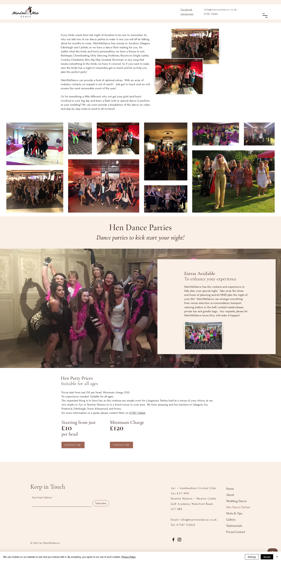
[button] (265, 15)
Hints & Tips (234, 513)
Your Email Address (42, 497)
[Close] (277, 556)
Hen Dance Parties (238, 507)
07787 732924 (211, 14)
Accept (266, 556)
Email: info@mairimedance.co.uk (194, 519)
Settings (252, 556)
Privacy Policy (128, 556)
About (230, 495)
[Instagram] (179, 539)
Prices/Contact (235, 532)
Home (230, 488)
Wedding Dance (236, 501)
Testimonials (234, 526)
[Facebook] (173, 539)
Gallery (231, 519)
